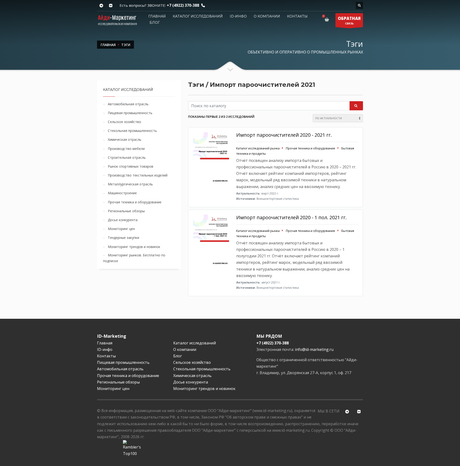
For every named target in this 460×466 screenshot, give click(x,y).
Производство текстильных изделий (137, 175)
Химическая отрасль (124, 139)
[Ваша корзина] (328, 19)
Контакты (297, 16)
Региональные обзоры (126, 211)
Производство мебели (126, 148)
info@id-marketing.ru (314, 349)
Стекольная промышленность (132, 130)
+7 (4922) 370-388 (183, 5)
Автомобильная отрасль (128, 104)
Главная (157, 16)
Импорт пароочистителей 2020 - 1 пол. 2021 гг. (291, 217)
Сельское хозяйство (124, 121)
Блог (155, 22)
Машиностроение (122, 193)
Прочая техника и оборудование (134, 202)
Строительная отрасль (127, 157)
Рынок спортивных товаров (130, 166)
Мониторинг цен (121, 228)
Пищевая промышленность (130, 113)
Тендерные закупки (123, 237)
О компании (267, 16)
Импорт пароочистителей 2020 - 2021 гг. (284, 135)
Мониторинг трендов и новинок (134, 246)
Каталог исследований (198, 16)
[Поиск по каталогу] (359, 5)
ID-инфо (238, 16)
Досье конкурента (123, 220)
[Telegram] (101, 5)
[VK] (110, 5)
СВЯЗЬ (349, 20)
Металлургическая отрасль (130, 184)
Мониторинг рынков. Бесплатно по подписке (134, 258)
